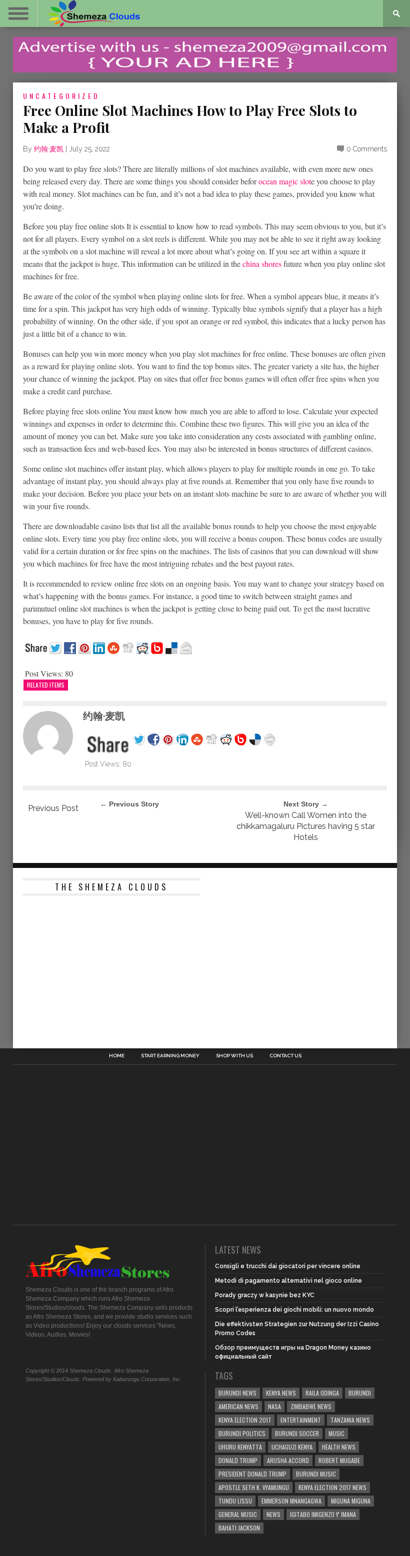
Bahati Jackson (239, 1528)
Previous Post (53, 808)
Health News (339, 1447)
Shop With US (234, 1055)
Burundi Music (316, 1474)
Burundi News (237, 1393)
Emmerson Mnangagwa (292, 1501)
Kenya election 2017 (244, 1420)
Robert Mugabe (339, 1460)
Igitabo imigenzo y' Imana (323, 1514)
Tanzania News (350, 1420)
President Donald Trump (252, 1474)
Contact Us (286, 1055)
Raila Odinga (322, 1393)
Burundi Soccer (297, 1433)
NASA (274, 1406)
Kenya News (281, 1393)
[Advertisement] (98, 963)
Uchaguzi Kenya (292, 1447)
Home (116, 1055)
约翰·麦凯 (49, 149)
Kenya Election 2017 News (332, 1487)
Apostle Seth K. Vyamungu (253, 1487)
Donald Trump (238, 1460)
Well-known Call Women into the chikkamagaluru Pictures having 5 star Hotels (305, 826)
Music (336, 1433)
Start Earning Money (170, 1055)
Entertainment (300, 1420)
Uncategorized (61, 95)
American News (238, 1406)
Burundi (359, 1393)
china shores (262, 263)
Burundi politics (242, 1433)
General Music (237, 1514)
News (273, 1514)
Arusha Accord (288, 1460)
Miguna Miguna (350, 1501)
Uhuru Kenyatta (240, 1447)
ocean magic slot (284, 181)
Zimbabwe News (311, 1406)
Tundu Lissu (235, 1501)
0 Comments (366, 149)
